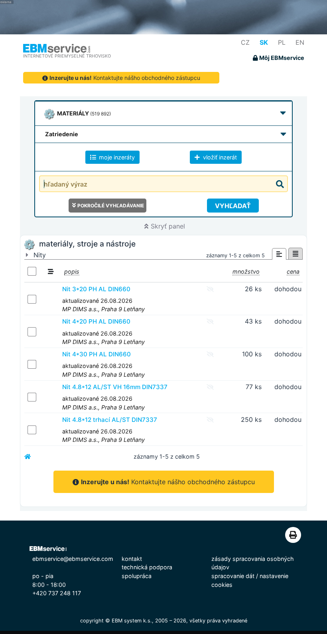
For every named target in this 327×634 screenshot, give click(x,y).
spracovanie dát (232, 575)
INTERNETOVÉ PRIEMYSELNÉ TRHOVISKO (67, 56)
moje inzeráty (116, 157)
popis (71, 271)
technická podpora (147, 567)
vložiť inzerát (219, 157)
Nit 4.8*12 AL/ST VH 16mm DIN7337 (114, 387)
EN (299, 42)
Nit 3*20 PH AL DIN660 (96, 289)
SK (264, 42)
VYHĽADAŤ (233, 206)
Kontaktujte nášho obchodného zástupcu (124, 77)
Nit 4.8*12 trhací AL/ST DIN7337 (109, 419)
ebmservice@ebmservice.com (72, 558)
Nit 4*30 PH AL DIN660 (96, 354)
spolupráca (137, 575)
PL (282, 42)
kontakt (132, 558)
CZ (245, 42)
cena (293, 271)
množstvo (246, 271)
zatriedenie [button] (61, 134)
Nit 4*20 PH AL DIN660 (96, 321)
